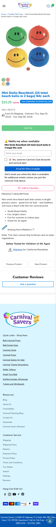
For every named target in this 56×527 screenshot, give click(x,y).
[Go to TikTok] (18, 494)
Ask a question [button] (28, 284)
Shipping (7, 440)
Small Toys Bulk (10, 374)
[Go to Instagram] (9, 494)
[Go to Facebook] (5, 494)
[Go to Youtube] (14, 494)
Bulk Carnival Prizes (12, 340)
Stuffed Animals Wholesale (15, 379)
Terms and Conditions (13, 462)
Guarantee (7, 422)
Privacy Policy (9, 458)
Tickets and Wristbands (13, 384)
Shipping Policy (10, 444)
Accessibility (8, 408)
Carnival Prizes (9, 355)
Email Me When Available (28, 169)
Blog (5, 400)
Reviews (6, 480)
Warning (17, 249)
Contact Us (8, 417)
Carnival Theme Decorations (15, 364)
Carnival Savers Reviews (14, 426)
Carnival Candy (9, 350)
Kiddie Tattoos (9, 369)
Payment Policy (10, 453)
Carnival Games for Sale (14, 360)
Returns (6, 449)
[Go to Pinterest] (22, 494)
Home (3, 14)
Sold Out (28, 128)
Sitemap (6, 476)
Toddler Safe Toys (15, 14)
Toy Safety (8, 467)
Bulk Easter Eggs (10, 345)
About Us (7, 404)
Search (6, 471)
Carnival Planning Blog (13, 413)
